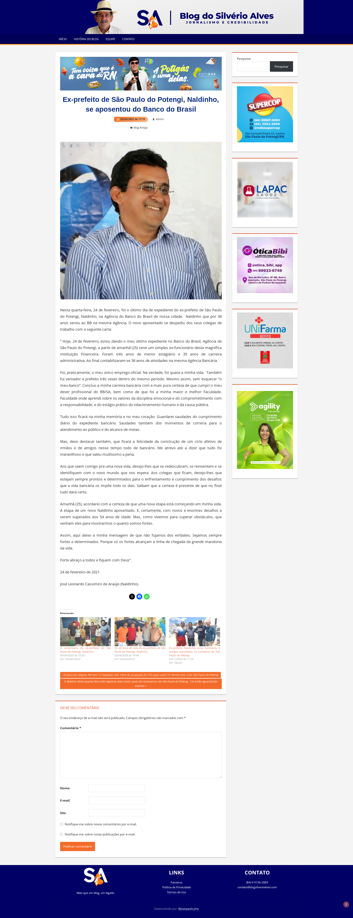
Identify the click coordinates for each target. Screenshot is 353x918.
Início (63, 39)
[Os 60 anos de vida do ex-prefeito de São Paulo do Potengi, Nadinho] (140, 631)
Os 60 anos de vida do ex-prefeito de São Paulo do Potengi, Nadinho (140, 649)
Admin (160, 119)
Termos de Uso (176, 892)
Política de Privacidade (176, 887)
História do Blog (86, 39)
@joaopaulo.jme (188, 908)
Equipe (110, 39)
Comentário (70, 728)
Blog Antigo (141, 127)
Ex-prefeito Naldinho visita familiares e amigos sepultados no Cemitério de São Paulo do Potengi (194, 651)
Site (63, 813)
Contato (128, 39)
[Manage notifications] (346, 904)
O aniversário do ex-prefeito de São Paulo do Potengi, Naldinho (85, 649)
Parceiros (176, 882)
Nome (65, 788)
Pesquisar (244, 58)
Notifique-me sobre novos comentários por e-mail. (101, 824)
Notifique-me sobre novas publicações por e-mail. (100, 834)
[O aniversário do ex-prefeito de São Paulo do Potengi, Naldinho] (85, 631)
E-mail (65, 800)
